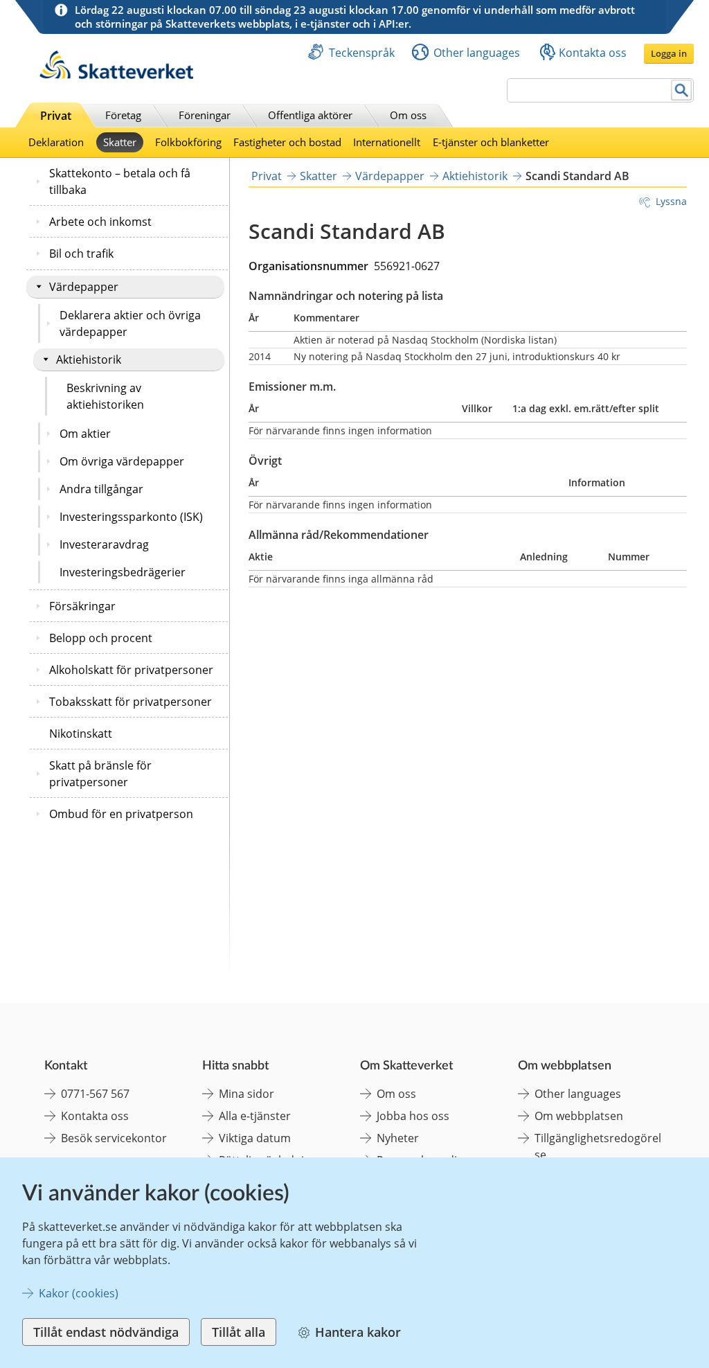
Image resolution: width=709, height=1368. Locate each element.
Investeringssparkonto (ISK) (131, 516)
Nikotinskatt (80, 733)
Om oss (408, 115)
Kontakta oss (593, 52)
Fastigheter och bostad (287, 142)
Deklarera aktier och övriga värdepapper (130, 323)
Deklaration (56, 142)
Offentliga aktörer (310, 115)
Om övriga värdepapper (122, 461)
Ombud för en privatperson (121, 813)
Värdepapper (83, 286)
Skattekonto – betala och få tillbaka (119, 181)
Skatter (119, 142)
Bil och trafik (81, 253)
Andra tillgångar (101, 489)
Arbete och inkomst (100, 221)
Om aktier (85, 433)
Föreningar (205, 115)
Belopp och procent (100, 638)
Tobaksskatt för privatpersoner (130, 701)
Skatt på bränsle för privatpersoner (100, 774)
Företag (123, 115)
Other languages (476, 52)
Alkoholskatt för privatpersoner (131, 669)
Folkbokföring (188, 142)
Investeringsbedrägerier (123, 572)
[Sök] (681, 90)
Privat (55, 115)
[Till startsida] (116, 75)
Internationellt (386, 142)
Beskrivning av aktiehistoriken (105, 396)
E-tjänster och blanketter (491, 142)
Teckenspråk (362, 52)
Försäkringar (82, 606)
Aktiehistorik (88, 359)
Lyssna (671, 201)
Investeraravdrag (104, 544)
